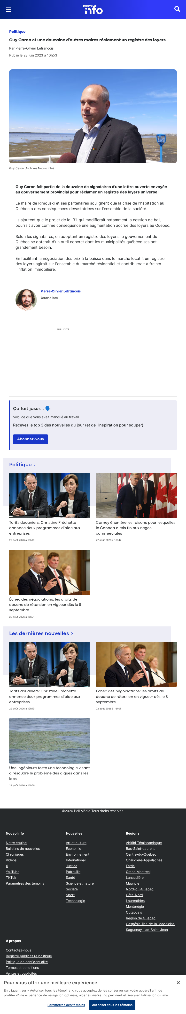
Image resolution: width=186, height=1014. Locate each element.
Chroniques (15, 854)
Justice (71, 866)
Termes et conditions (22, 967)
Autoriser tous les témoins (112, 1005)
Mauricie (132, 883)
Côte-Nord (134, 895)
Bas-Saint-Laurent (140, 848)
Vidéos (11, 860)
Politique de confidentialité (27, 962)
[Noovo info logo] (93, 9)
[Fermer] (178, 982)
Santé (70, 877)
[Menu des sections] (9, 9)
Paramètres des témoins (25, 883)
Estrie (130, 866)
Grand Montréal (138, 872)
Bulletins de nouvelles (23, 848)
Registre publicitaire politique (29, 956)
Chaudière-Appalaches (144, 860)
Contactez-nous (18, 950)
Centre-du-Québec (141, 854)
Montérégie (135, 906)
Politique (17, 32)
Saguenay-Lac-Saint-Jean (147, 930)
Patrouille (73, 872)
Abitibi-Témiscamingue (144, 843)
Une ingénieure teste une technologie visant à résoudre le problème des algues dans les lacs (49, 773)
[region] (93, 994)
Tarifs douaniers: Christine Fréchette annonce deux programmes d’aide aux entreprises (44, 528)
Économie (73, 848)
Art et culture (76, 843)
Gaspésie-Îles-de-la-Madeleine (150, 924)
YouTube (12, 872)
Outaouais (134, 912)
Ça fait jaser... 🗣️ (32, 409)
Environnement (77, 854)
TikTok (11, 877)
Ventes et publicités (21, 973)
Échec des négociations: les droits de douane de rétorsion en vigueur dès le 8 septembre (45, 605)
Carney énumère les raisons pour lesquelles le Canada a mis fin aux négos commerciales (135, 528)
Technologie (75, 901)
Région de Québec (140, 918)
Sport (70, 895)
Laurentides (135, 901)
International (75, 860)
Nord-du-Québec (140, 889)
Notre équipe (16, 843)
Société (72, 889)
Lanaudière (135, 877)
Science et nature (80, 883)
